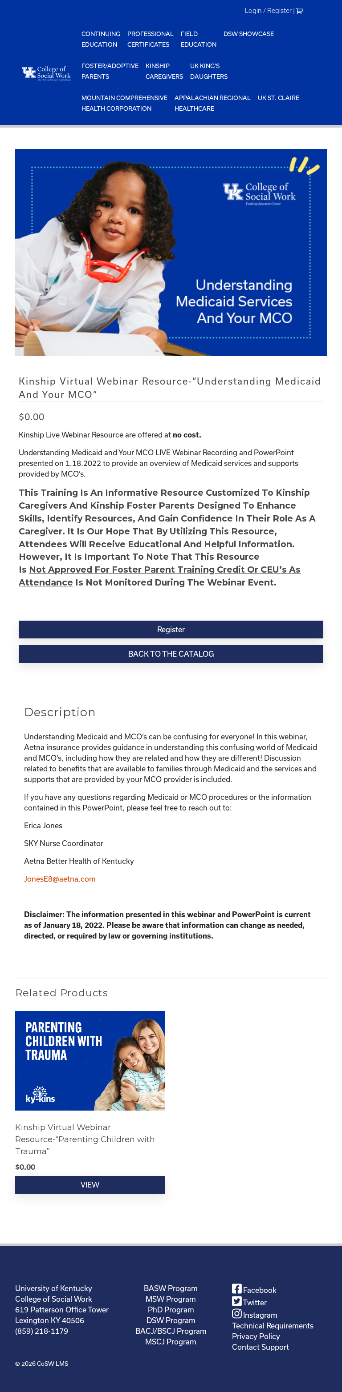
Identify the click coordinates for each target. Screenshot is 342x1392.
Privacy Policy (256, 1336)
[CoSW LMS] (46, 73)
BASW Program (171, 1288)
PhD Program (171, 1310)
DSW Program (171, 1320)
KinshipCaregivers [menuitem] (164, 71)
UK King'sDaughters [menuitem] (209, 71)
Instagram (259, 1315)
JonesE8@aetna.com (60, 879)
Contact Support (260, 1347)
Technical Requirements (273, 1326)
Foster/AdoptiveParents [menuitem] (109, 71)
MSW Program (171, 1299)
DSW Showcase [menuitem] (249, 34)
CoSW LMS (52, 1363)
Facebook (259, 1290)
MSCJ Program (170, 1342)
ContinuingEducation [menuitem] (100, 39)
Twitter (254, 1303)
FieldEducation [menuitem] (198, 39)
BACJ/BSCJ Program (171, 1331)
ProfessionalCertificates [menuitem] (150, 39)
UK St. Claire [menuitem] (278, 98)
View (90, 1185)
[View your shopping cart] (300, 10)
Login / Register (268, 10)
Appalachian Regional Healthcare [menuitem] (213, 103)
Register (171, 630)
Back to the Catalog (171, 654)
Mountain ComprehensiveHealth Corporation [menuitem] (124, 103)
